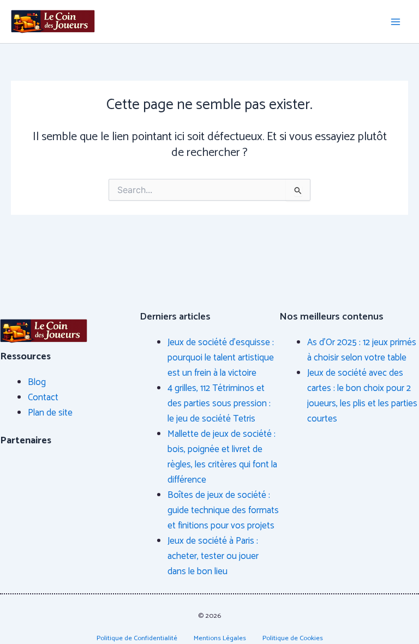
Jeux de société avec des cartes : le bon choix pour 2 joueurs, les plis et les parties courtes (362, 395)
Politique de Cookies (292, 638)
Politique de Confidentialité (137, 638)
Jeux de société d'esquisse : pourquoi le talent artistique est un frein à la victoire (220, 358)
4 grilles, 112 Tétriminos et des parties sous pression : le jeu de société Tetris (219, 403)
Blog (37, 382)
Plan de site (50, 412)
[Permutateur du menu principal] (396, 21)
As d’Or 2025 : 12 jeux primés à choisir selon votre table (361, 350)
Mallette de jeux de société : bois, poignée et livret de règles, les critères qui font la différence (222, 456)
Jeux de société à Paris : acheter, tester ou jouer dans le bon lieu (213, 556)
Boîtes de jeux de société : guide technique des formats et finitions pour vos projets (223, 510)
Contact (43, 397)
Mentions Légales (220, 638)
